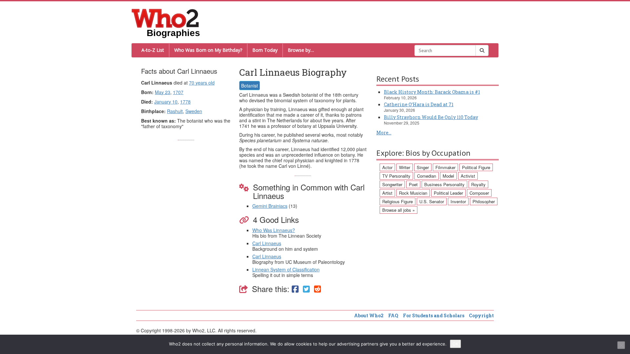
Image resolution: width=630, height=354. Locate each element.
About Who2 (369, 315)
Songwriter (392, 184)
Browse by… (301, 50)
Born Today (265, 50)
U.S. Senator (431, 201)
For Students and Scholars (433, 315)
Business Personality (444, 184)
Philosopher (483, 201)
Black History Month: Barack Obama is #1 (432, 92)
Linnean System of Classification (286, 269)
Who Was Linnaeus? (273, 230)
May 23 (162, 92)
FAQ (393, 315)
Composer (479, 193)
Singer (423, 167)
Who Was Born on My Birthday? (208, 50)
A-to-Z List (152, 50)
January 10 (166, 101)
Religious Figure (397, 201)
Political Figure (476, 167)
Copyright (481, 315)
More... (383, 132)
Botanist (249, 85)
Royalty (478, 184)
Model (448, 176)
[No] (621, 345)
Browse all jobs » (398, 210)
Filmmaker (445, 167)
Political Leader (448, 193)
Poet (413, 184)
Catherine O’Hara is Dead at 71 (418, 104)
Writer (404, 167)
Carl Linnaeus (266, 243)
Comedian (426, 176)
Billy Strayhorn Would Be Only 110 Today (431, 117)
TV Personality (396, 176)
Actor (387, 167)
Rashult (175, 111)
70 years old (202, 82)
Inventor (458, 201)
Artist (387, 193)
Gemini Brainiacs (269, 206)
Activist (468, 176)
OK (455, 343)
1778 (185, 101)
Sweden (193, 111)
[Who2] (165, 17)
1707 (178, 92)
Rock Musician (413, 193)
